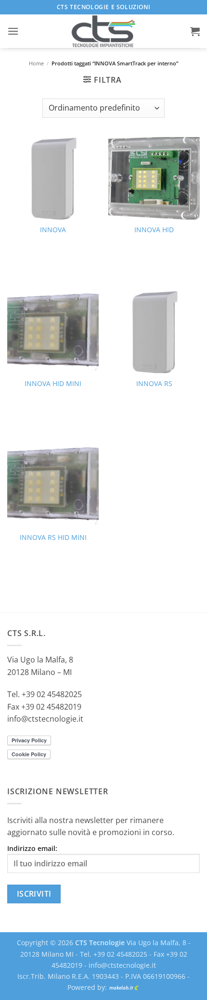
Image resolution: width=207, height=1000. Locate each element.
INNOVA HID (154, 229)
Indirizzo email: (32, 848)
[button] (13, 31)
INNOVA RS (154, 383)
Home (36, 63)
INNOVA (53, 229)
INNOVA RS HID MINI (53, 537)
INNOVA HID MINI (53, 383)
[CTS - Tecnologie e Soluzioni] (103, 31)
